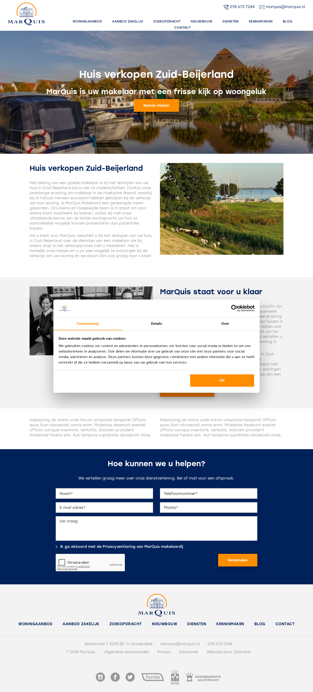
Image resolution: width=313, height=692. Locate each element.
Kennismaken (261, 21)
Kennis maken (156, 105)
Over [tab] (225, 323)
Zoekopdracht (167, 21)
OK (222, 380)
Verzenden (238, 560)
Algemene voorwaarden (126, 652)
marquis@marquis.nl (285, 7)
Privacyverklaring (119, 546)
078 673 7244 (242, 7)
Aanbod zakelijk (127, 21)
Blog (288, 21)
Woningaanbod (87, 21)
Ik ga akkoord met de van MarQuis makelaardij (121, 546)
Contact (182, 28)
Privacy (164, 652)
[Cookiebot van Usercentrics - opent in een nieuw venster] (234, 308)
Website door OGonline (229, 652)
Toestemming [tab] (88, 323)
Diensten (230, 21)
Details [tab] (156, 323)
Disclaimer (189, 652)
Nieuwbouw (201, 21)
